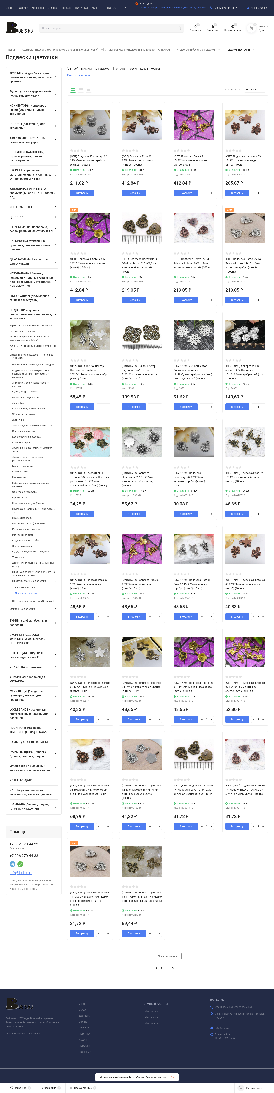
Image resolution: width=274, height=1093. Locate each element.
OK (172, 1077)
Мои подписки (152, 1023)
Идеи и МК (85, 1051)
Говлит (133, 68)
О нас (82, 1003)
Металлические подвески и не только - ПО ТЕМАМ (139, 49)
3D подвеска (102, 68)
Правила (84, 1027)
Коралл (155, 68)
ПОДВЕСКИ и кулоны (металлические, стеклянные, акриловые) (59, 49)
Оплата (83, 1021)
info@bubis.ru (21, 873)
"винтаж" (72, 68)
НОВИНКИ (84, 1033)
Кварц (144, 68)
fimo (115, 68)
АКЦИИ (83, 1039)
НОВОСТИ (84, 1045)
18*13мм (86, 68)
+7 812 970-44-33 (223, 7)
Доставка (84, 1015)
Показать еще (77, 75)
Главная (11, 49)
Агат (123, 68)
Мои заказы (151, 1017)
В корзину (82, 192)
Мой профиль (152, 1011)
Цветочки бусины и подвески (198, 49)
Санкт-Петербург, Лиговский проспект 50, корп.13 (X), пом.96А (173, 7)
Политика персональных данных (23, 1033)
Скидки (83, 1009)
